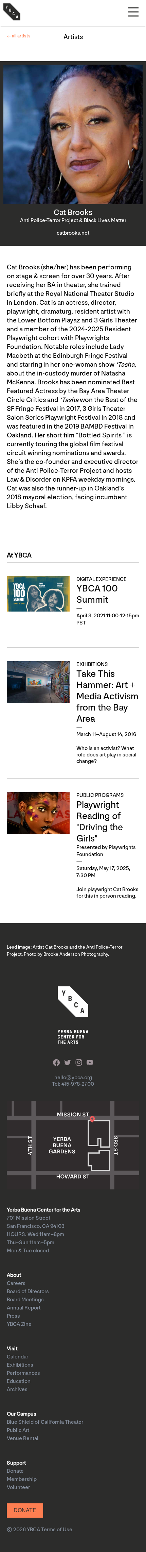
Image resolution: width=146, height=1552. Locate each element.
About (14, 1275)
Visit (12, 1349)
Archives (17, 1389)
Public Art (18, 1430)
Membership (22, 1479)
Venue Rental (22, 1438)
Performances (23, 1373)
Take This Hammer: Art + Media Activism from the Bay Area (107, 696)
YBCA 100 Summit (97, 594)
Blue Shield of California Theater (45, 1422)
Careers (16, 1283)
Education (19, 1381)
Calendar (17, 1357)
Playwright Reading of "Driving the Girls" (99, 821)
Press (13, 1316)
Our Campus (21, 1414)
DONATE (25, 1510)
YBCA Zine (19, 1324)
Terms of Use (56, 1529)
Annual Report (23, 1308)
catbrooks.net (73, 233)
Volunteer (18, 1487)
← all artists (19, 36)
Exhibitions (20, 1365)
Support (16, 1463)
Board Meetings (25, 1300)
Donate (15, 1471)
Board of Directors (28, 1291)
